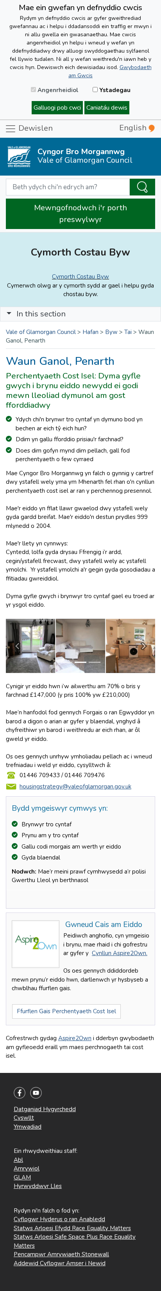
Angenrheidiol (57, 90)
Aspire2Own (74, 1038)
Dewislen (34, 128)
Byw (111, 332)
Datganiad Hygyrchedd (45, 1109)
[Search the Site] (142, 187)
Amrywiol (26, 1168)
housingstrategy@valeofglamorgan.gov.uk (75, 786)
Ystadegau (114, 90)
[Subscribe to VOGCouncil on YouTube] (36, 1092)
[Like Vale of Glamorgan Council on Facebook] (19, 1092)
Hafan (90, 332)
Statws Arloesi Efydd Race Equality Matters (72, 1228)
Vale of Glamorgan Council (41, 332)
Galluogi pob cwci (57, 107)
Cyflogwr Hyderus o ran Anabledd (59, 1219)
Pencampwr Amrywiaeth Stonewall (61, 1254)
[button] (9, 313)
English (133, 128)
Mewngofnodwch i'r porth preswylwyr (80, 213)
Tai (128, 332)
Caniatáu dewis (106, 107)
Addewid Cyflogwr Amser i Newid (60, 1263)
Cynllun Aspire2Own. (119, 953)
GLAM (22, 1177)
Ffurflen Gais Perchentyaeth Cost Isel (66, 1011)
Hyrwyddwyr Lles (38, 1186)
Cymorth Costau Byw (80, 277)
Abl (18, 1160)
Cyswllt (24, 1118)
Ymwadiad (27, 1127)
